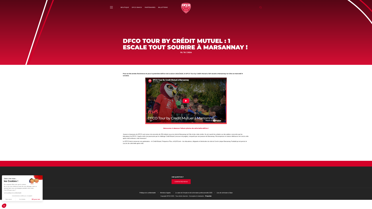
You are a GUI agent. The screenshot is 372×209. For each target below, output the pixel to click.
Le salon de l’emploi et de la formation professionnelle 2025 (193, 193)
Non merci (9, 199)
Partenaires (150, 7)
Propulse (208, 196)
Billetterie (163, 7)
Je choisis (22, 199)
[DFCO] (186, 8)
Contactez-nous (181, 181)
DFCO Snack (137, 7)
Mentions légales (165, 193)
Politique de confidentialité (148, 193)
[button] (4, 205)
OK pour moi (36, 199)
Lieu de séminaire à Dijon (225, 193)
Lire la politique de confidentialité (12, 193)
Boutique (125, 7)
